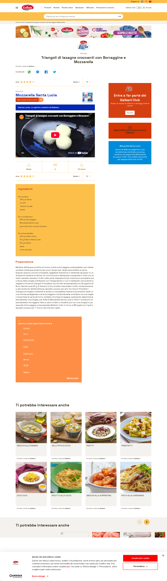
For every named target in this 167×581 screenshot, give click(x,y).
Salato (26, 372)
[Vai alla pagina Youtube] (150, 1)
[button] (147, 522)
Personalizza (139, 566)
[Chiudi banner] (163, 555)
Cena (25, 347)
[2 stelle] (24, 81)
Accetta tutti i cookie (140, 558)
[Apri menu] (17, 7)
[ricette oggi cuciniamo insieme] (83, 32)
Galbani (18, 22)
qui (68, 566)
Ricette (56, 7)
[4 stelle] (30, 81)
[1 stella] (21, 81)
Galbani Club (131, 7)
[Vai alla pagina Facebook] (142, 1)
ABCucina (90, 7)
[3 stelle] (27, 81)
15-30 (25, 365)
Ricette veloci (67, 7)
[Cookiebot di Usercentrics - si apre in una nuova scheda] (16, 576)
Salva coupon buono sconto (27, 100)
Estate (26, 328)
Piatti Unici (28, 354)
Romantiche (28, 340)
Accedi (130, 113)
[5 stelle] (33, 81)
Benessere (79, 7)
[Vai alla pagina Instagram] (146, 1)
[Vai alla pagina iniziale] (28, 7)
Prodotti (47, 7)
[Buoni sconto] (140, 7)
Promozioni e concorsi (105, 7)
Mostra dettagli (38, 576)
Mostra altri (72, 378)
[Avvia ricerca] (118, 16)
